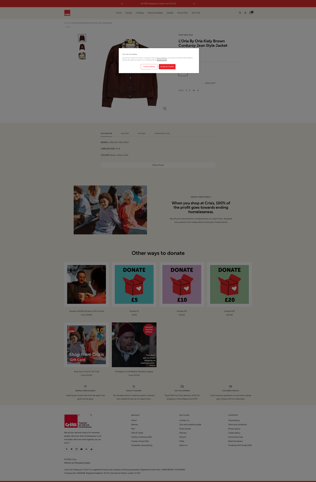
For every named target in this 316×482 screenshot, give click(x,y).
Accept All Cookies (167, 66)
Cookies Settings (149, 66)
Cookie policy (161, 60)
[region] (159, 60)
